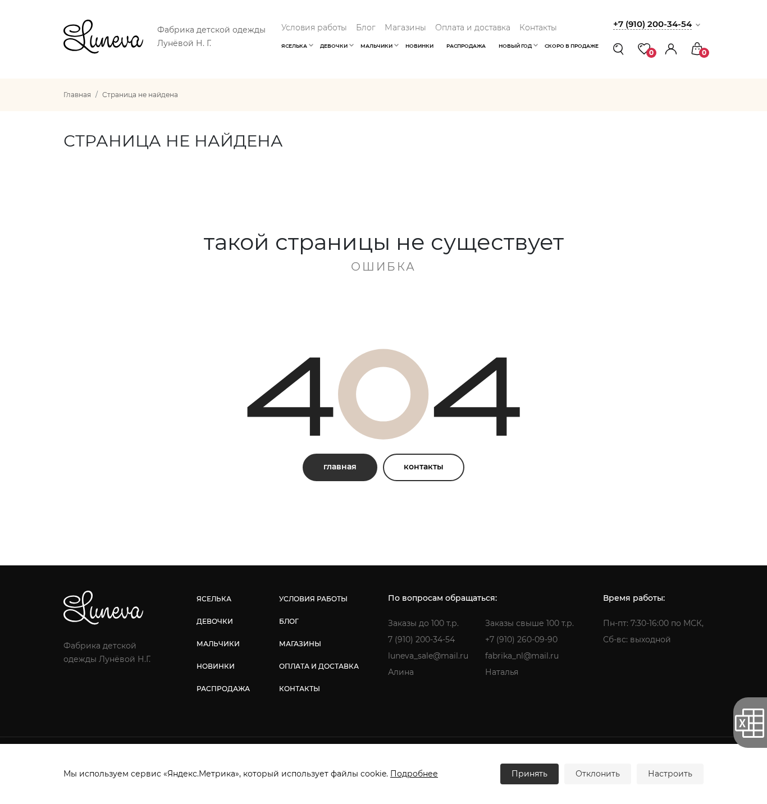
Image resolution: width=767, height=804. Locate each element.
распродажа (223, 688)
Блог (366, 27)
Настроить (670, 774)
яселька (214, 599)
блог (289, 621)
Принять (529, 774)
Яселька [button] (294, 46)
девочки (215, 621)
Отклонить (598, 774)
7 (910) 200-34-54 (421, 639)
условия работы (313, 599)
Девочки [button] (334, 46)
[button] (671, 48)
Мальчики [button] (376, 46)
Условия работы (314, 27)
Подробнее (414, 774)
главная (340, 467)
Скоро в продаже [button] (572, 46)
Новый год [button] (515, 46)
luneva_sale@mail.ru (428, 656)
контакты (424, 467)
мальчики (218, 643)
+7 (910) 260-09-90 (521, 639)
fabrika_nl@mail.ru (522, 656)
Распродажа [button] (466, 46)
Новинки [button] (419, 46)
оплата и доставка (319, 666)
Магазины (405, 27)
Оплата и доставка (472, 27)
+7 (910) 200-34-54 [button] (652, 24)
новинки (216, 666)
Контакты (538, 27)
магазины (300, 643)
